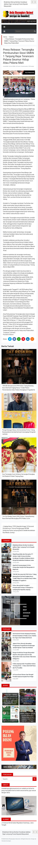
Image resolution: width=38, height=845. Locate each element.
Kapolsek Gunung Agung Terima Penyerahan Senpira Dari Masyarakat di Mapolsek (23, 567)
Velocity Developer (6, 841)
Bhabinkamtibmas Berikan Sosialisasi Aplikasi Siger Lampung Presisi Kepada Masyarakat (16, 4)
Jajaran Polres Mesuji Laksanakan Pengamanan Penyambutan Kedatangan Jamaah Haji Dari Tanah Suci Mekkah (24, 645)
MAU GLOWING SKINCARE (10, 721)
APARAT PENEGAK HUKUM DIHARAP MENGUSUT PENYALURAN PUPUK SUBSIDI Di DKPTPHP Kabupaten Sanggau (27, 717)
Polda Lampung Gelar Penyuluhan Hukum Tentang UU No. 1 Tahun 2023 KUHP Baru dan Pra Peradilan (24, 666)
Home (5, 37)
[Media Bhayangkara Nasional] (18, 14)
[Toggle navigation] (4, 26)
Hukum (11, 37)
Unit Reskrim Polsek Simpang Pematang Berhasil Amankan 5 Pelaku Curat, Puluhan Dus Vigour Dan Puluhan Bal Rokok (24, 635)
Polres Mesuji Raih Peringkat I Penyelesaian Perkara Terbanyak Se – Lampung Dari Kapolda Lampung (23, 587)
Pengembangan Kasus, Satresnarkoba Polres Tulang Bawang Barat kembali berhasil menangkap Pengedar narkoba (19, 432)
